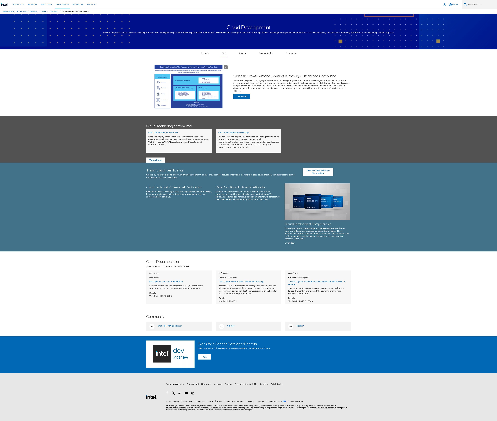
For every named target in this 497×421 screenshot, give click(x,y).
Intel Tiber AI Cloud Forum (170, 326)
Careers (228, 384)
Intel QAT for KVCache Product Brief (166, 281)
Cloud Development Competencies (308, 224)
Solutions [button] (46, 4)
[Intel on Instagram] (193, 393)
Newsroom (206, 384)
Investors (218, 384)
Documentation (266, 53)
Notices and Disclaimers (212, 408)
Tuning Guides (153, 266)
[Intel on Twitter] (173, 393)
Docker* (300, 326)
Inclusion (264, 384)
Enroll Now (290, 243)
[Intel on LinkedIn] (180, 393)
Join (205, 357)
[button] (226, 67)
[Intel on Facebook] (167, 393)
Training (242, 53)
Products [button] (18, 4)
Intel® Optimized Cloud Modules (163, 132)
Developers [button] (62, 4)
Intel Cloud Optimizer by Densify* (233, 132)
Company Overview (175, 384)
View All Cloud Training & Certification (318, 171)
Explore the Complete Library (175, 266)
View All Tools (155, 160)
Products (205, 53)
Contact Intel (193, 384)
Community (291, 53)
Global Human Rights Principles (325, 408)
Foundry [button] (92, 4)
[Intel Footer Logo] (151, 397)
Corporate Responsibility (246, 384)
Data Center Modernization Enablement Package (241, 281)
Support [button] (32, 4)
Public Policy (277, 384)
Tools (224, 53)
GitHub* (231, 326)
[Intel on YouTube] (186, 393)
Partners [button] (78, 4)
